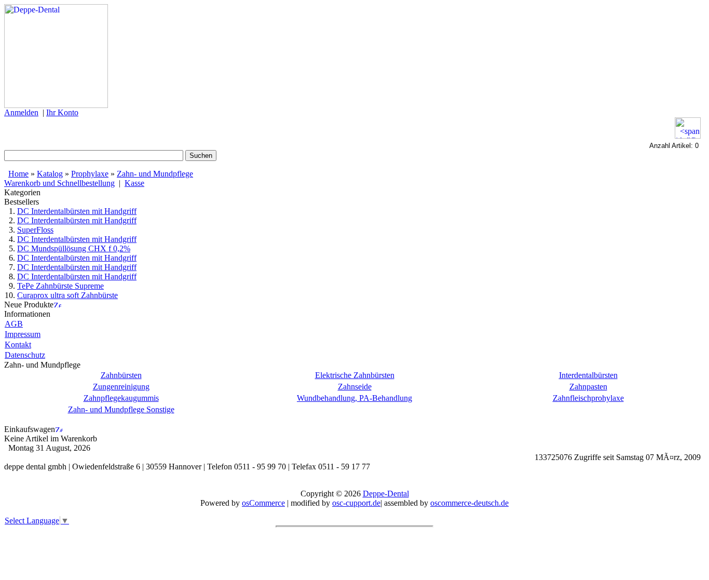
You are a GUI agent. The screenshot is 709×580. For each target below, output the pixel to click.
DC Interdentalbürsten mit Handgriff (77, 211)
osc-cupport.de (356, 502)
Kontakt (18, 344)
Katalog (50, 173)
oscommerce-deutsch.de (469, 502)
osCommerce (263, 502)
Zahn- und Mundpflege (155, 173)
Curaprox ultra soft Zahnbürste (67, 295)
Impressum (22, 334)
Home (18, 173)
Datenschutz (25, 354)
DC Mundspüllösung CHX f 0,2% (73, 248)
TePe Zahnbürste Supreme (60, 285)
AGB (14, 323)
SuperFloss (35, 229)
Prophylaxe (89, 173)
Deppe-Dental (386, 493)
